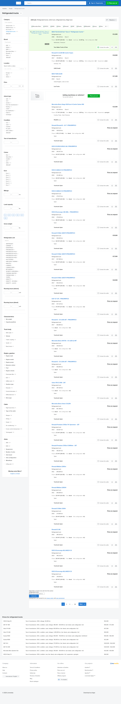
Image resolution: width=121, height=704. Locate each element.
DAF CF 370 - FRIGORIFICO (60, 298)
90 (75, 604)
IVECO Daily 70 (7, 654)
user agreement (60, 598)
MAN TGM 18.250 (57, 74)
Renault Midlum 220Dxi (59, 466)
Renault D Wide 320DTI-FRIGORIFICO (63, 233)
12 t (13, 215)
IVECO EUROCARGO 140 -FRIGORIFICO (64, 146)
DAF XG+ (5, 643)
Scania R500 (6, 639)
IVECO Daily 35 (7, 621)
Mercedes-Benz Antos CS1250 (61, 403)
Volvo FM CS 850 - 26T (59, 382)
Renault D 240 (56, 529)
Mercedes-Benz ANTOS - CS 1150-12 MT (64, 340)
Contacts (4, 673)
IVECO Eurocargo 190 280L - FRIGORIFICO (65, 212)
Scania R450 (6, 636)
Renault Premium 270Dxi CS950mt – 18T (64, 445)
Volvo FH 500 (6, 628)
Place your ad (94, 96)
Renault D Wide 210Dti (59, 508)
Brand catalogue (34, 681)
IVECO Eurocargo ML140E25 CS (62, 550)
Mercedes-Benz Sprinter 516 (10, 650)
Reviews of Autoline (35, 675)
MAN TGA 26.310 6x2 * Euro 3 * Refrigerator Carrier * (68, 32)
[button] (112, 47)
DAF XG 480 (6, 647)
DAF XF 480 (6, 624)
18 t (22, 215)
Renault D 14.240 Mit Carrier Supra (62, 53)
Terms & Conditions (35, 667)
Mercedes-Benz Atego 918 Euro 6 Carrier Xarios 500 (68, 104)
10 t (9, 215)
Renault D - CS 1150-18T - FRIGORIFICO (64, 319)
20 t (6, 218)
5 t (5, 215)
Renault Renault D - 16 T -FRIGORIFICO (64, 125)
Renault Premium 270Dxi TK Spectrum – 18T (65, 424)
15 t (18, 215)
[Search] (26, 3)
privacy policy (50, 598)
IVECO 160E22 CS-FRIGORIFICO (62, 170)
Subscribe (34, 596)
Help (3, 670)
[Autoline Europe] (8, 3)
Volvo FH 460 (6, 632)
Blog (31, 678)
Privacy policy (33, 670)
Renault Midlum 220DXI (59, 487)
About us (4, 667)
